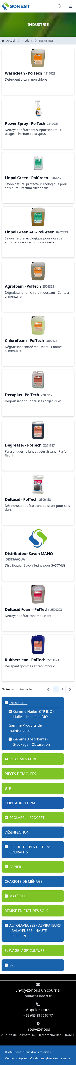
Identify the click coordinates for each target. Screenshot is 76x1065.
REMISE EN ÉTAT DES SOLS (26, 910)
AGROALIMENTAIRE (21, 759)
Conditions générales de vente (50, 1058)
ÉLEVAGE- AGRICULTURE (24, 950)
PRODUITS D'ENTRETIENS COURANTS (30, 849)
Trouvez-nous (38, 1032)
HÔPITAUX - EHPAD (20, 803)
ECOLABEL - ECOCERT (26, 817)
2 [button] (62, 689)
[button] (70, 6)
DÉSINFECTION (17, 832)
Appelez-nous (38, 1012)
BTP (8, 788)
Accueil (11, 40)
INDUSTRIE (18, 702)
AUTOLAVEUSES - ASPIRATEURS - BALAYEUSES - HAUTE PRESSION (35, 930)
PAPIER (15, 866)
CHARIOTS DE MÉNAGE (23, 881)
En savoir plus (18, 87)
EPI (12, 965)
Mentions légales (16, 1058)
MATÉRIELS (18, 896)
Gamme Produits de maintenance (25, 728)
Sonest (19, 1052)
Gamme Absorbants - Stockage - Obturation (31, 742)
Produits (27, 40)
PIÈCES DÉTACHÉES (20, 773)
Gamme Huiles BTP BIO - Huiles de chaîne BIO (33, 714)
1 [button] (56, 689)
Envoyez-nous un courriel (38, 993)
